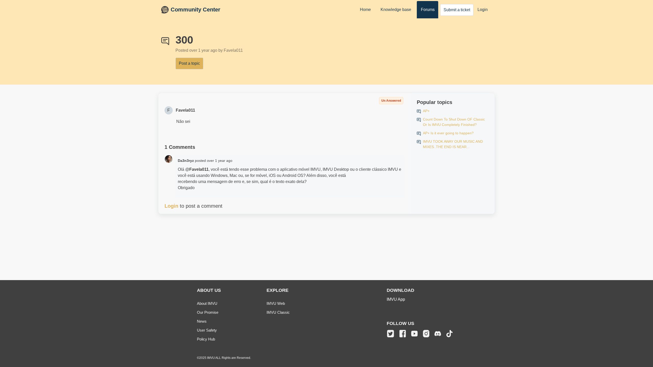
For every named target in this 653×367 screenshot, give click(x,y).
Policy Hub (206, 339)
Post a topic (189, 63)
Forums (428, 9)
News (202, 321)
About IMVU (207, 303)
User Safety (207, 330)
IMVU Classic (278, 312)
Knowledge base (396, 9)
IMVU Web (276, 303)
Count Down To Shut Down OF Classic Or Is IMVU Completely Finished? (454, 122)
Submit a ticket (457, 10)
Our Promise (207, 312)
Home (365, 9)
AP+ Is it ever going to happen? (448, 133)
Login (483, 9)
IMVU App (396, 299)
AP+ (426, 111)
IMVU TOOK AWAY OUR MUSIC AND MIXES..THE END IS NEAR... (453, 144)
